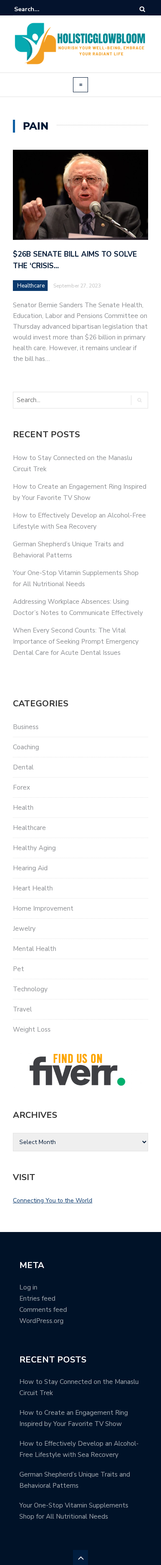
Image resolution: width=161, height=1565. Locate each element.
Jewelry (24, 928)
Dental (23, 767)
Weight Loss (32, 1029)
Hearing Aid (30, 868)
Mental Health (34, 948)
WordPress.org (41, 1321)
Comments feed (43, 1309)
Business (26, 727)
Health (23, 807)
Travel (22, 1009)
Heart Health (33, 888)
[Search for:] (40, 9)
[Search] (142, 9)
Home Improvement (43, 908)
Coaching (26, 747)
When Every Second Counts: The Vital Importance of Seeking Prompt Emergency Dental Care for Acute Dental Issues (76, 641)
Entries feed (37, 1298)
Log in (28, 1287)
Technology (30, 989)
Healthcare (31, 286)
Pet (18, 969)
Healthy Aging (34, 848)
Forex (21, 787)
